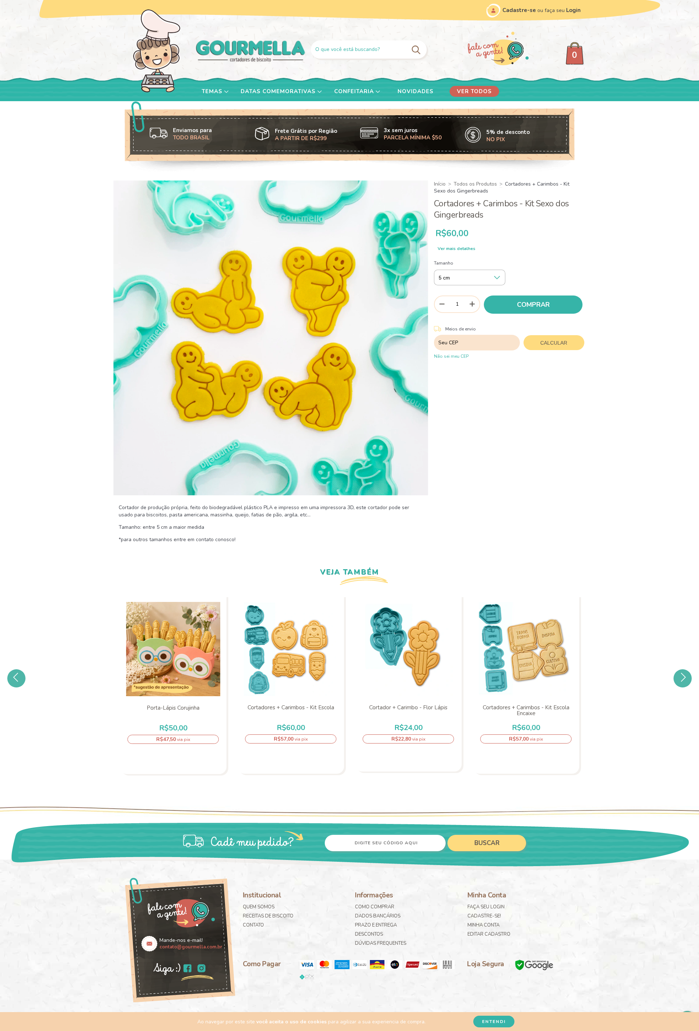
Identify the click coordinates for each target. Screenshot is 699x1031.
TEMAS (213, 91)
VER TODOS (474, 91)
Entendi (494, 1021)
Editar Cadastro (488, 934)
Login (573, 10)
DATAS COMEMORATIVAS (279, 91)
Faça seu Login (486, 907)
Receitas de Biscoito (268, 916)
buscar (486, 843)
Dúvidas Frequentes (380, 943)
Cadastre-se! (484, 916)
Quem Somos (259, 907)
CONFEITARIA (355, 91)
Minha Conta (483, 925)
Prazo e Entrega (376, 925)
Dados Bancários (377, 916)
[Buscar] (417, 49)
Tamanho (443, 263)
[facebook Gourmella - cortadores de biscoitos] (187, 969)
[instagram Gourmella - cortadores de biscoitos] (201, 969)
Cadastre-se (519, 10)
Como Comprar (374, 907)
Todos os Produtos (475, 184)
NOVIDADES (416, 91)
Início (440, 184)
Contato (253, 925)
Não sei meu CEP (451, 356)
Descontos (369, 934)
